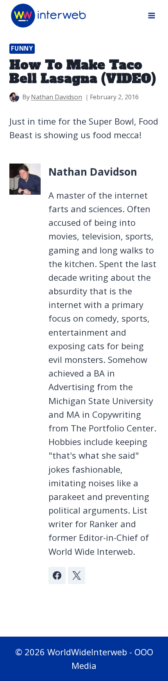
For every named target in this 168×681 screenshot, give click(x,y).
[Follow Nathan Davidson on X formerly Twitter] (76, 575)
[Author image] (14, 97)
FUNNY (22, 48)
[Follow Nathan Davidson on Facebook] (57, 575)
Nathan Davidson (56, 97)
